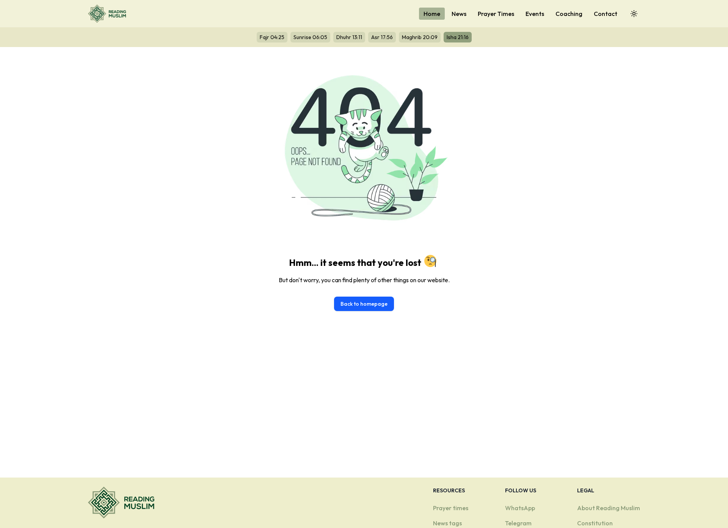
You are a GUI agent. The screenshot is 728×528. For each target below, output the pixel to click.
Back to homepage (364, 303)
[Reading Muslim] (108, 14)
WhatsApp (520, 508)
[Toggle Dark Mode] (634, 14)
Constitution (595, 523)
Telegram (518, 523)
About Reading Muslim (608, 508)
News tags (447, 523)
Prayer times (450, 508)
